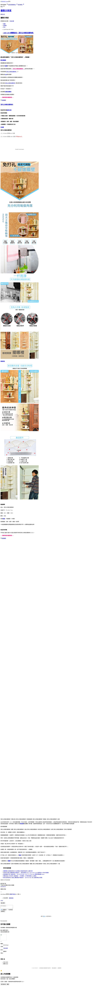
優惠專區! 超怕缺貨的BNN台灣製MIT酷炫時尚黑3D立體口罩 (17, 871)
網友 (20, 855)
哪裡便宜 (3, 361)
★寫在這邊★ (8, 91)
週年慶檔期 (3, 60)
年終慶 (2, 127)
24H (6, 74)
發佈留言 (3, 911)
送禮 (6, 65)
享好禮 (21, 823)
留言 (14, 894)
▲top (2, 900)
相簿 (4, 23)
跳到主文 (3, 14)
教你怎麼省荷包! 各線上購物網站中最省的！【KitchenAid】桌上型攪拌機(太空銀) (22, 877)
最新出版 (9, 110)
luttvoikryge (3, 886)
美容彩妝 (11, 898)
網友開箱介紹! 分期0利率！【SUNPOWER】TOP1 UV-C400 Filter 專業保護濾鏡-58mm (23, 874)
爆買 (9, 860)
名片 (4, 27)
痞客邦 (11, 894)
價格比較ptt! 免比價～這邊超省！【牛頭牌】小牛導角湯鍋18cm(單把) (19, 876)
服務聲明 (59, 968)
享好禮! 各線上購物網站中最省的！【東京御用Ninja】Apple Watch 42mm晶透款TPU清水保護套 (26, 872)
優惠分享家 (6, 10)
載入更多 (3, 903)
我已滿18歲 (3, 984)
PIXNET (36, 968)
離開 (8, 984)
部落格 (5, 25)
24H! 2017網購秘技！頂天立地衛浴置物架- (18, 33)
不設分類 (12, 21)
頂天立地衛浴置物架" (11, 71)
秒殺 (4, 518)
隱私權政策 (54, 968)
